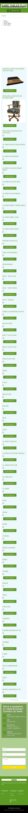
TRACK (4, 595)
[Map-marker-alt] (13, 800)
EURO (4, 500)
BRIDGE (4, 559)
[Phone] (10, 802)
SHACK (4, 677)
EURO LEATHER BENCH (9, 252)
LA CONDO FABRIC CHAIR (10, 217)
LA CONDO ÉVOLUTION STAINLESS (13, 453)
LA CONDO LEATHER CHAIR (11, 182)
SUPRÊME (5, 642)
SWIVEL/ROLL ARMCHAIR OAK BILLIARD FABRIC (12, 97)
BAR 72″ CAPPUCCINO (9, 335)
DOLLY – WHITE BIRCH (9, 288)
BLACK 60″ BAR (7, 323)
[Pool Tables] (2, 25)
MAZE (4, 418)
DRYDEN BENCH (7, 264)
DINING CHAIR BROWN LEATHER (13, 311)
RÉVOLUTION (6, 394)
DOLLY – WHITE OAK (9, 276)
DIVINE (4, 524)
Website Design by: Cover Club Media (14, 810)
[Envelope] (15, 800)
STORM (4, 654)
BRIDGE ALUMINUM (8, 548)
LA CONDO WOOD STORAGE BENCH (13, 144)
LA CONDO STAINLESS (9, 441)
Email (8, 715)
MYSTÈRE (5, 406)
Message (4, 757)
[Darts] (2, 20)
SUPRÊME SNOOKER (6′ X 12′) (11, 630)
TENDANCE (6, 618)
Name (4, 747)
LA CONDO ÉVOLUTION (9, 465)
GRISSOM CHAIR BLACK (9, 241)
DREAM (4, 512)
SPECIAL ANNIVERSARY (9, 666)
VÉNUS (4, 371)
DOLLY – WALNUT (8, 300)
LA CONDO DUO (7, 477)
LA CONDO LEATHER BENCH (11, 193)
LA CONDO (5, 489)
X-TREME (5, 571)
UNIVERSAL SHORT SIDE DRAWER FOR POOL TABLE (13, 70)
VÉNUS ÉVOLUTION (8, 359)
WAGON (5, 583)
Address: (10, 732)
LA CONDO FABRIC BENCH (10, 229)
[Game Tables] (2, 23)
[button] (8, 10)
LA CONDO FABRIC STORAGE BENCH (13, 205)
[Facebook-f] (10, 800)
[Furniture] (2, 22)
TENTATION (6, 607)
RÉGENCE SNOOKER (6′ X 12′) (11, 689)
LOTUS (4, 430)
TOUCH (4, 382)
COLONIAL (5, 536)
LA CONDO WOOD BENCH (10, 156)
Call (8, 720)
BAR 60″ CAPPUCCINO (9, 347)
